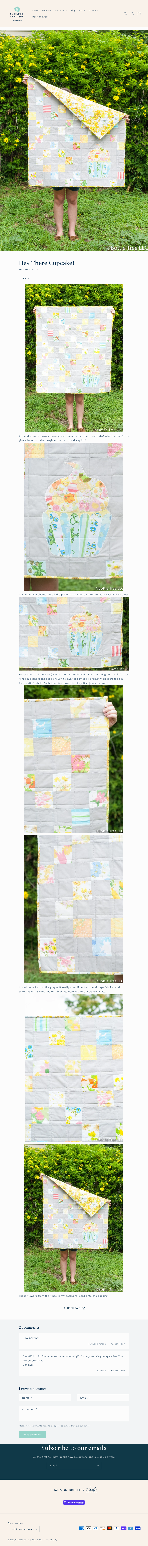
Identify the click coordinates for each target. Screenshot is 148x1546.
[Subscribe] (98, 1465)
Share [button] (25, 278)
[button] (61, 10)
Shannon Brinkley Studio (26, 1540)
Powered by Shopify (48, 1540)
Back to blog (76, 1308)
